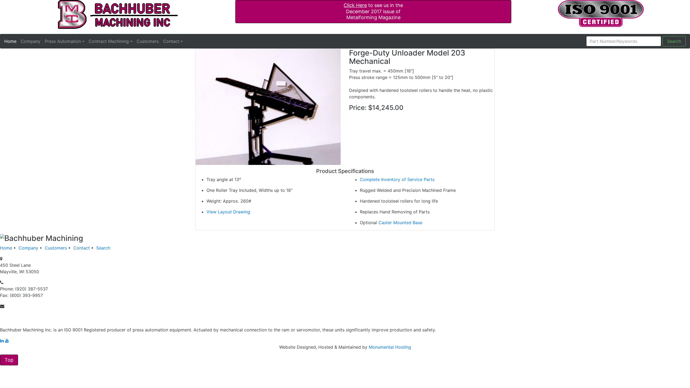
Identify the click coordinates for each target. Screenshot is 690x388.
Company (30, 41)
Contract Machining (109, 41)
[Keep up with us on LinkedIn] (2, 340)
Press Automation (63, 41)
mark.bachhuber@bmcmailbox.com (36, 319)
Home (10, 41)
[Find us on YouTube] (7, 340)
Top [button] (9, 360)
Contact (171, 41)
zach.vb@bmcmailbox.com (27, 312)
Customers (148, 41)
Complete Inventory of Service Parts (397, 179)
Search (674, 41)
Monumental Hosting (390, 347)
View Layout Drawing (228, 211)
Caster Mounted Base (400, 222)
